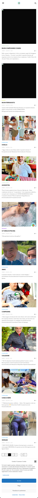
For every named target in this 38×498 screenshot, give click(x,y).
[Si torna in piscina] (19, 214)
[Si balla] (19, 128)
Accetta (19, 480)
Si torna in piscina (8, 231)
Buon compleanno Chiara (11, 48)
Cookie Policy (15, 494)
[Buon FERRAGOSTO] (19, 80)
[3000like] (19, 423)
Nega (19, 485)
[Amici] (19, 253)
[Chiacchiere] (19, 381)
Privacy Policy (22, 494)
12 (22, 454)
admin (3, 50)
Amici (4, 269)
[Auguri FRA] (19, 168)
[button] (35, 461)
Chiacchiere (6, 398)
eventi (3, 100)
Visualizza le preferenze (19, 490)
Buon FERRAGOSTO (8, 103)
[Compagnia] (19, 295)
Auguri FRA (6, 185)
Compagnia (6, 312)
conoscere (5, 142)
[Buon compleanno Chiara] (19, 26)
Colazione (5, 356)
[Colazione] (19, 339)
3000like (5, 440)
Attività (4, 228)
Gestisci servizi (6, 475)
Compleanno (5, 45)
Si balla (4, 145)
